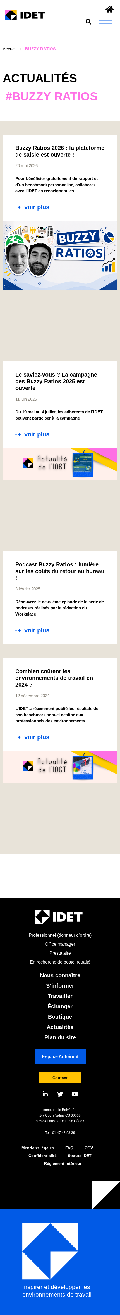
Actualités (60, 1027)
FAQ (69, 1148)
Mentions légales (37, 1148)
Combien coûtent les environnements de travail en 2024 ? (54, 678)
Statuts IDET (80, 1155)
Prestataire (60, 953)
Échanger (60, 1006)
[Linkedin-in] (45, 1094)
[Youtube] (75, 1094)
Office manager (60, 944)
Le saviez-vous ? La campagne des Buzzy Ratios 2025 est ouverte (56, 381)
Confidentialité (42, 1155)
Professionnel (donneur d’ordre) (60, 935)
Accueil (9, 48)
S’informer (60, 986)
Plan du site (60, 1037)
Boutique (60, 1017)
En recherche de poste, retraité (60, 962)
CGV (89, 1148)
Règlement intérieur (62, 1163)
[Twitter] (60, 1094)
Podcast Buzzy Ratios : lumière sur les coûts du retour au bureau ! (59, 571)
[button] (88, 21)
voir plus (36, 207)
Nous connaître (60, 975)
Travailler (60, 996)
